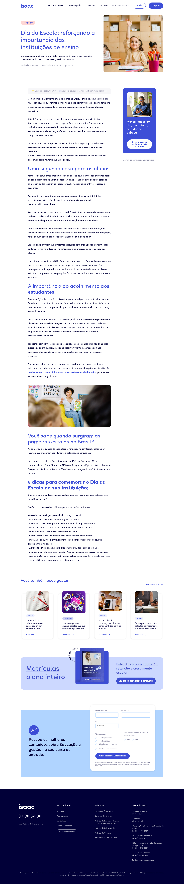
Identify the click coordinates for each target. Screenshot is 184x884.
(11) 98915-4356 (141, 838)
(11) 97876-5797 (141, 831)
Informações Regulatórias (106, 838)
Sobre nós (103, 5)
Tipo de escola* (101, 734)
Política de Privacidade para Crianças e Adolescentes (107, 822)
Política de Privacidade (105, 828)
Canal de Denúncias (103, 816)
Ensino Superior (74, 5)
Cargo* (98, 721)
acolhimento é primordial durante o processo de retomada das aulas (62, 372)
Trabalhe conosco (64, 826)
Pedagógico (28, 23)
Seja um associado (67, 832)
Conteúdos (90, 5)
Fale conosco (62, 816)
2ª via (139, 5)
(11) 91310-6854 (141, 848)
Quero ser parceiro (120, 5)
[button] (156, 6)
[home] (27, 6)
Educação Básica (55, 5)
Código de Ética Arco (104, 811)
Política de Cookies (103, 833)
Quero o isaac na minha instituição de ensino (139, 144)
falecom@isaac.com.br (145, 860)
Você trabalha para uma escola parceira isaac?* (136, 734)
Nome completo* (102, 711)
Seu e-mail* (125, 711)
